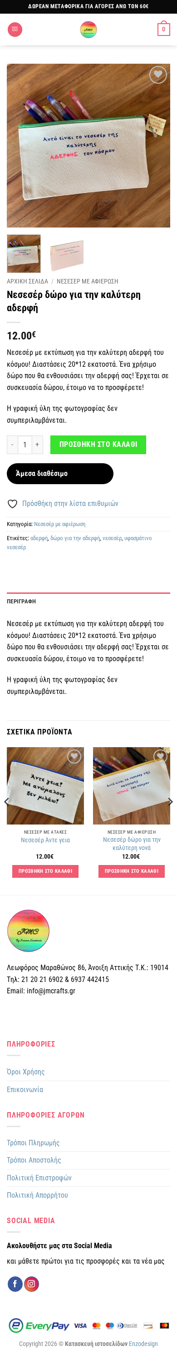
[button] (15, 29)
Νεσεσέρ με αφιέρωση (59, 524)
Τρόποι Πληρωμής (33, 1142)
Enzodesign (143, 1344)
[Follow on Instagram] (31, 1284)
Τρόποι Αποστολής (34, 1160)
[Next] (156, 145)
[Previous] (21, 145)
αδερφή (39, 538)
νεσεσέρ (112, 538)
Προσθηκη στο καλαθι (98, 444)
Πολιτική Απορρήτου (37, 1195)
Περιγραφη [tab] (21, 601)
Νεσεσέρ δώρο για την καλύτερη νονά (132, 843)
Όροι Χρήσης (26, 1072)
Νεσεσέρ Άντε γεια (45, 840)
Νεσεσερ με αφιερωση (87, 281)
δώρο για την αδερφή (75, 538)
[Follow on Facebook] (15, 1284)
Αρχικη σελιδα (27, 281)
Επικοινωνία (25, 1089)
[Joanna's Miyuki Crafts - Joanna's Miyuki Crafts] (88, 30)
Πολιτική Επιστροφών (39, 1178)
